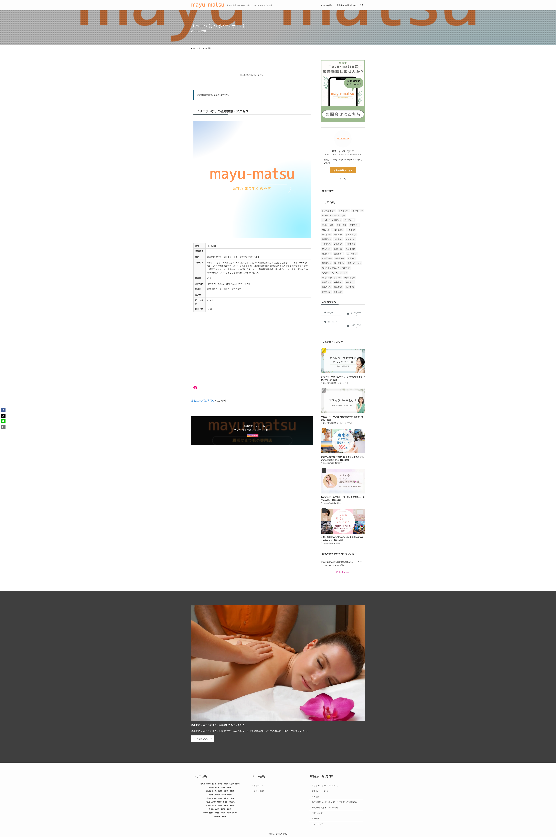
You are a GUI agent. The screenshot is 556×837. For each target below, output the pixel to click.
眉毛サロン (258, 785)
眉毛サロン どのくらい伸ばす (336, 268)
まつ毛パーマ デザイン (333, 215)
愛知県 (208, 798)
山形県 (231, 784)
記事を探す (316, 796)
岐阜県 (338, 244)
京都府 (219, 802)
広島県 (208, 805)
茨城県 (208, 791)
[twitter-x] (341, 178)
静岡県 (214, 798)
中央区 (341, 225)
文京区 (326, 248)
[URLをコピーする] (3, 427)
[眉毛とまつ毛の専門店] (207, 5)
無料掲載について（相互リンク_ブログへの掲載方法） (335, 802)
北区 (325, 229)
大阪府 (326, 244)
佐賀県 (229, 813)
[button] (3, 410)
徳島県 (217, 809)
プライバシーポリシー (321, 791)
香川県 (211, 809)
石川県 (223, 787)
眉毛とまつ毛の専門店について (325, 785)
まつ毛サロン (259, 791)
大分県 (234, 813)
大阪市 (350, 239)
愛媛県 (223, 809)
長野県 (338, 291)
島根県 (226, 805)
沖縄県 (224, 816)
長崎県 (223, 813)
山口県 (220, 805)
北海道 (203, 784)
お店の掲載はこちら (343, 170)
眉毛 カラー (354, 263)
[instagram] (344, 178)
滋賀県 (226, 798)
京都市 (354, 225)
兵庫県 (213, 802)
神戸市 (326, 282)
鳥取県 (231, 805)
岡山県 (214, 805)
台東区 (338, 234)
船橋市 (338, 287)
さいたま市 (328, 210)
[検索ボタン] (362, 5)
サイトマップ (317, 824)
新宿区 (338, 248)
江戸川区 (352, 253)
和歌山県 (232, 802)
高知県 (229, 809)
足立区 (326, 291)
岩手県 (220, 784)
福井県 (338, 282)
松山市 (326, 253)
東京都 (350, 248)
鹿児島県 (217, 816)
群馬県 (220, 791)
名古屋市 (351, 234)
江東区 (327, 258)
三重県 (231, 798)
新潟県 (211, 787)
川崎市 (350, 244)
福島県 (326, 287)
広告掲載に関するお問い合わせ (325, 807)
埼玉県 (338, 239)
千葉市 (351, 229)
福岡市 (350, 282)
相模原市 (339, 263)
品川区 (326, 239)
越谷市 (350, 287)
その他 (344, 210)
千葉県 (326, 234)
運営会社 (315, 818)
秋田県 (214, 784)
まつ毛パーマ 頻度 (331, 220)
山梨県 (226, 791)
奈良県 (225, 802)
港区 (351, 258)
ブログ (349, 220)
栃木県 (214, 791)
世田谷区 (327, 225)
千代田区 (337, 229)
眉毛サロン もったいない (334, 272)
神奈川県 (349, 277)
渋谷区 (339, 258)
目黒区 (326, 263)
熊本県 (211, 813)
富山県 (217, 787)
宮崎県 (217, 813)
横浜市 (338, 253)
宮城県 (226, 784)
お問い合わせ (317, 813)
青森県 (208, 784)
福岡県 (205, 813)
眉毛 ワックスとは (331, 277)
